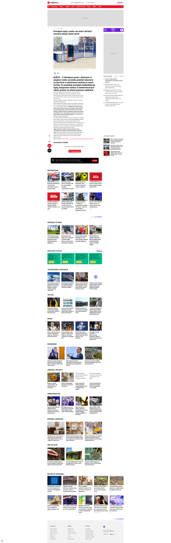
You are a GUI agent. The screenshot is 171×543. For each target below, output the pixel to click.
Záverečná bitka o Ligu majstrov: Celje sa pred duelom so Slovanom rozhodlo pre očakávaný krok (67, 335)
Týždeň (121, 76)
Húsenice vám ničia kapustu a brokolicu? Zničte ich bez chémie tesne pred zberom (93, 463)
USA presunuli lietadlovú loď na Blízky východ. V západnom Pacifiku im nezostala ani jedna (67, 285)
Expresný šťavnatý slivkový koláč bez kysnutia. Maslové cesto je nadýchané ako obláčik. (81, 386)
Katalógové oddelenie (90, 534)
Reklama (69, 526)
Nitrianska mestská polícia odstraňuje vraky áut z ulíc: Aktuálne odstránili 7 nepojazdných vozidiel (117, 147)
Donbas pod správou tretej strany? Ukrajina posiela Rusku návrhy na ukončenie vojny (53, 310)
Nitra (72, 6)
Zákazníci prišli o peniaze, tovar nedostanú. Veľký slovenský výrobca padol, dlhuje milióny (113, 86)
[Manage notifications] (2, 541)
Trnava (61, 6)
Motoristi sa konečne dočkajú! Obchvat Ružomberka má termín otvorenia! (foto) (93, 362)
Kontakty (88, 526)
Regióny (61, 28)
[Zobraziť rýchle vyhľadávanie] (122, 6)
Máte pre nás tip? (89, 538)
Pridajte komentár (75, 151)
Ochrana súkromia (53, 530)
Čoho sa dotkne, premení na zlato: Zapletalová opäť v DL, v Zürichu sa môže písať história (53, 334)
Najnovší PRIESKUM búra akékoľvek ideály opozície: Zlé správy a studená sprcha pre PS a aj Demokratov (53, 410)
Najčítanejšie (108, 76)
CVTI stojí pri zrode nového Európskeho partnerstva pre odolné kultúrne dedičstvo (53, 239)
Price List (69, 536)
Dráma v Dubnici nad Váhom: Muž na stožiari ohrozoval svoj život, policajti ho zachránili (117, 141)
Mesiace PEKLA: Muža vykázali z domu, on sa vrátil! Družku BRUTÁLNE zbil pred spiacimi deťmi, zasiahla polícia (96, 410)
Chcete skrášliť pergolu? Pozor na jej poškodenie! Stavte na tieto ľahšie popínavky (74, 463)
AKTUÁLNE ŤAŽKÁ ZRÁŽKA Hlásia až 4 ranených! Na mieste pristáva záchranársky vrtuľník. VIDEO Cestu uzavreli (114, 98)
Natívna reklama (71, 538)
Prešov (94, 6)
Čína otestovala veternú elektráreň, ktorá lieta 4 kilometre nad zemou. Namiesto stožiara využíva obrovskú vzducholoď (53, 286)
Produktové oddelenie (90, 530)
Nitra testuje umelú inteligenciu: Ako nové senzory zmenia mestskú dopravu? (81, 238)
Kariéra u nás (52, 534)
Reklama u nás (70, 528)
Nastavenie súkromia (54, 532)
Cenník (69, 534)
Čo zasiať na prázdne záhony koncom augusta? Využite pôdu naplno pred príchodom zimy (55, 463)
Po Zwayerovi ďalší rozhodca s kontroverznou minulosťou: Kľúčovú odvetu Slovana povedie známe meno (96, 335)
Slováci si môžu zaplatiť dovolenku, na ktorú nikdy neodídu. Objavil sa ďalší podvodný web (67, 310)
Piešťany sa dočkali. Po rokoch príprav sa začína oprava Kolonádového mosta (81, 310)
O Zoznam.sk (53, 526)
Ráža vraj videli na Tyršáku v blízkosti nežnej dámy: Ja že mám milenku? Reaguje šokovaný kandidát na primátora (81, 410)
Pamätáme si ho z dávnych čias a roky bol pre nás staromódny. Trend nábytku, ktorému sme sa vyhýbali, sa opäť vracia (55, 438)
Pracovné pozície (54, 251)
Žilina (89, 6)
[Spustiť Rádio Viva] (113, 29)
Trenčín (67, 6)
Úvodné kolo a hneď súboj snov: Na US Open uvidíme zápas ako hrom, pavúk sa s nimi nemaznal (81, 335)
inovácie (63, 139)
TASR (58, 73)
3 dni (115, 76)
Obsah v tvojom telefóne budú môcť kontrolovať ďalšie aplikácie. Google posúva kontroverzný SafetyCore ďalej (81, 286)
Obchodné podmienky (72, 532)
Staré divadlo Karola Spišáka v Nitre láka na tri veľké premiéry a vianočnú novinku (116, 153)
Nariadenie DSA (53, 538)
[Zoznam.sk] (106, 534)
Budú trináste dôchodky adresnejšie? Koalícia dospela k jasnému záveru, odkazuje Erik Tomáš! (74, 363)
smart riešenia (82, 139)
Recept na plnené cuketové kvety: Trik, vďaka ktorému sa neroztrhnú (52, 385)
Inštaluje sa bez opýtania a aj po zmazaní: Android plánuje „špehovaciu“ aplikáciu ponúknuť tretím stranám (96, 286)
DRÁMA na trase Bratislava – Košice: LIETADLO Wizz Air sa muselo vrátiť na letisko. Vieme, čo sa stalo (114, 91)
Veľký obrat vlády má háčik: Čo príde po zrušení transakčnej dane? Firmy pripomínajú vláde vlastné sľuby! (55, 363)
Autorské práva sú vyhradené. (108, 531)
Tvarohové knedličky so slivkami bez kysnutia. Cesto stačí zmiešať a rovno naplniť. (95, 385)
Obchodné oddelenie (89, 532)
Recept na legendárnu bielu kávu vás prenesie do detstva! (67, 385)
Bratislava (54, 6)
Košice (99, 6)
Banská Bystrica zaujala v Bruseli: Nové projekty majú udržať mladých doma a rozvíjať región (95, 240)
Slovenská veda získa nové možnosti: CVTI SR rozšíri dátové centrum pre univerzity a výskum (67, 239)
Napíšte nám (52, 536)
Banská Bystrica (80, 6)
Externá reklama (71, 530)
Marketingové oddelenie (90, 536)
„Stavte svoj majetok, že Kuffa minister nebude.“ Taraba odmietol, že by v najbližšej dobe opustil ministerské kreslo (96, 311)
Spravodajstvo (88, 528)
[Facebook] (104, 527)
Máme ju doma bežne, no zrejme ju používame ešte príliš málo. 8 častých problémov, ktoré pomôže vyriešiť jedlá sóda (93, 438)
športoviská (90, 139)
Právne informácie (53, 528)
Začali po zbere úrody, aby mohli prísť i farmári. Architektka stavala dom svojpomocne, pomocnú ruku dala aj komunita (74, 438)
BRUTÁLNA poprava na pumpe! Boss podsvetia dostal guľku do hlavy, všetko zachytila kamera (67, 409)
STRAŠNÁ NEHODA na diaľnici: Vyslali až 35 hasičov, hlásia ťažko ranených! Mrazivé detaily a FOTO (114, 104)
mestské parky (74, 139)
